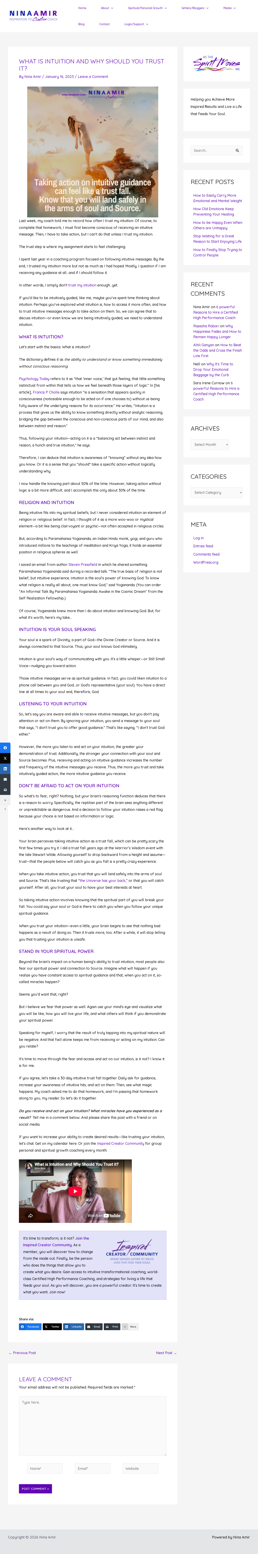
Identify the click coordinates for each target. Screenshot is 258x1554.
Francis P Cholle (46, 392)
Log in (198, 538)
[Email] (5, 779)
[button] (111, 8)
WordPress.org (205, 562)
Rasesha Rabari (206, 326)
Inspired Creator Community (120, 1143)
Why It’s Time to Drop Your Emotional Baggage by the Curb (213, 369)
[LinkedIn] (5, 769)
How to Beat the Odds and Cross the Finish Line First (217, 350)
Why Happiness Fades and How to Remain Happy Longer (217, 331)
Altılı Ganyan (203, 345)
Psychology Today (34, 378)
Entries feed (203, 546)
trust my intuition (82, 285)
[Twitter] (5, 758)
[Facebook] (5, 748)
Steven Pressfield (83, 564)
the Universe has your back (102, 880)
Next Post (166, 1353)
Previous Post (22, 1353)
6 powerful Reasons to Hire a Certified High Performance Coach (215, 312)
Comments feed (206, 554)
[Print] (5, 789)
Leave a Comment (93, 76)
